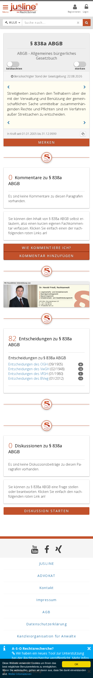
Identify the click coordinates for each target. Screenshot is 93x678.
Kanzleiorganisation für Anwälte (46, 636)
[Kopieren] (83, 133)
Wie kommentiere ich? (46, 247)
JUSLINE (46, 563)
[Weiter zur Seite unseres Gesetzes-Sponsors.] (46, 294)
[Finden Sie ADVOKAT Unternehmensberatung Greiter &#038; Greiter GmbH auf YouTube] (34, 549)
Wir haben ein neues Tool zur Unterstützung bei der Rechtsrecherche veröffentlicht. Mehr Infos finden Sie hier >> (50, 658)
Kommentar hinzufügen (46, 255)
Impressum (46, 600)
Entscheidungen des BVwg (28, 378)
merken (46, 142)
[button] (8, 87)
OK (76, 664)
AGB (46, 612)
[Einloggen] (83, 7)
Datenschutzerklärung (46, 624)
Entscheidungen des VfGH (28, 373)
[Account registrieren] (72, 7)
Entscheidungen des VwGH (28, 369)
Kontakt (46, 587)
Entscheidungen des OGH (28, 364)
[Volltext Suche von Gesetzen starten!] (87, 22)
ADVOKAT (46, 575)
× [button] (89, 648)
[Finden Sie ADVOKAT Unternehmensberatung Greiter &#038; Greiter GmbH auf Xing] (58, 549)
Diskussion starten (46, 511)
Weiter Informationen (19, 674)
